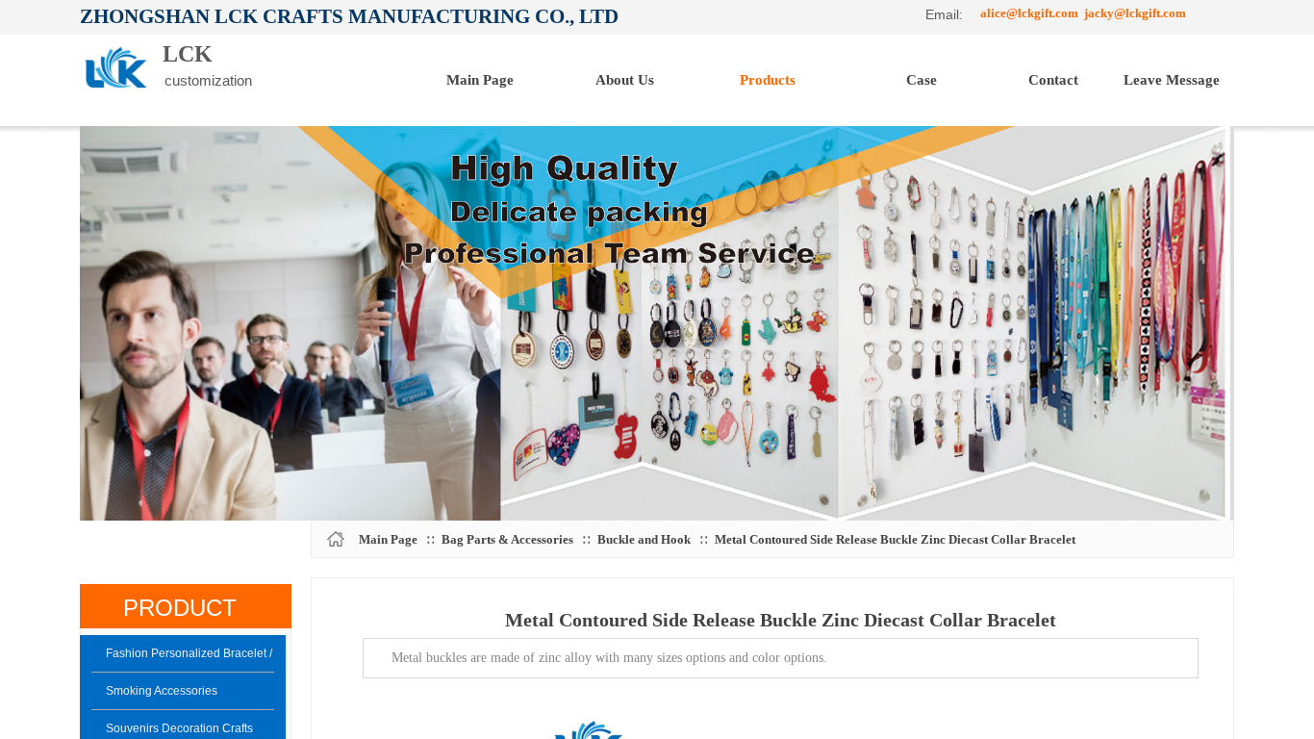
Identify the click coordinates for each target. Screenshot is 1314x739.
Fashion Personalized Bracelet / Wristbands (190, 653)
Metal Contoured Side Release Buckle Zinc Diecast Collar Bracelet (895, 539)
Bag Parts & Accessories (507, 539)
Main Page (388, 539)
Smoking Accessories (161, 691)
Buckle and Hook (644, 539)
